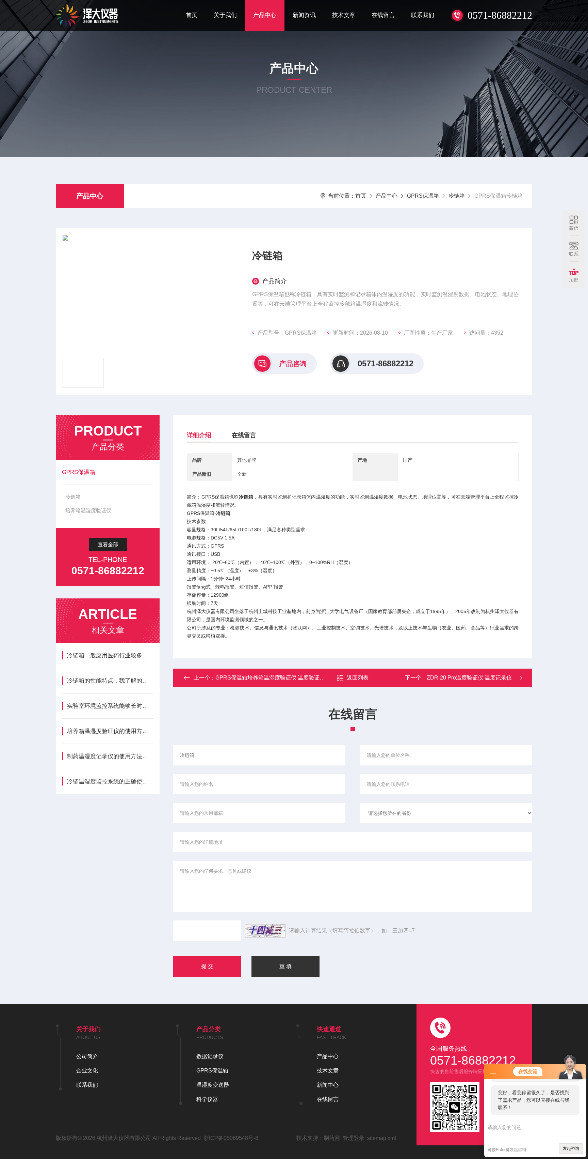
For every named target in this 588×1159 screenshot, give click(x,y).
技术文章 (343, 15)
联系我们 (422, 15)
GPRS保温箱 (423, 196)
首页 (191, 15)
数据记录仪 (210, 1056)
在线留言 (383, 15)
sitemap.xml (381, 1138)
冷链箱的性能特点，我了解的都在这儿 (110, 680)
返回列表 (358, 678)
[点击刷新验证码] (265, 930)
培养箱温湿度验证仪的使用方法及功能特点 (110, 731)
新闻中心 (328, 1085)
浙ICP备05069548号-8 (230, 1138)
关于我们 (225, 15)
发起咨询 (571, 1148)
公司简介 (87, 1056)
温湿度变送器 (212, 1085)
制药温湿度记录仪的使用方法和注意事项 (110, 756)
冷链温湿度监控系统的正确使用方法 (110, 781)
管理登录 (353, 1138)
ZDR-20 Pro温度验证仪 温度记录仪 (469, 678)
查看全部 (108, 544)
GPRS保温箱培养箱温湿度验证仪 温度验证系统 (272, 678)
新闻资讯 (304, 15)
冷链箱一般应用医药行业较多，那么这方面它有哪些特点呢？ (110, 655)
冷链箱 (456, 196)
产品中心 (264, 15)
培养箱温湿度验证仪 (88, 510)
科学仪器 (207, 1099)
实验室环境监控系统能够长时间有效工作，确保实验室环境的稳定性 (110, 706)
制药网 (332, 1138)
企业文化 (87, 1070)
